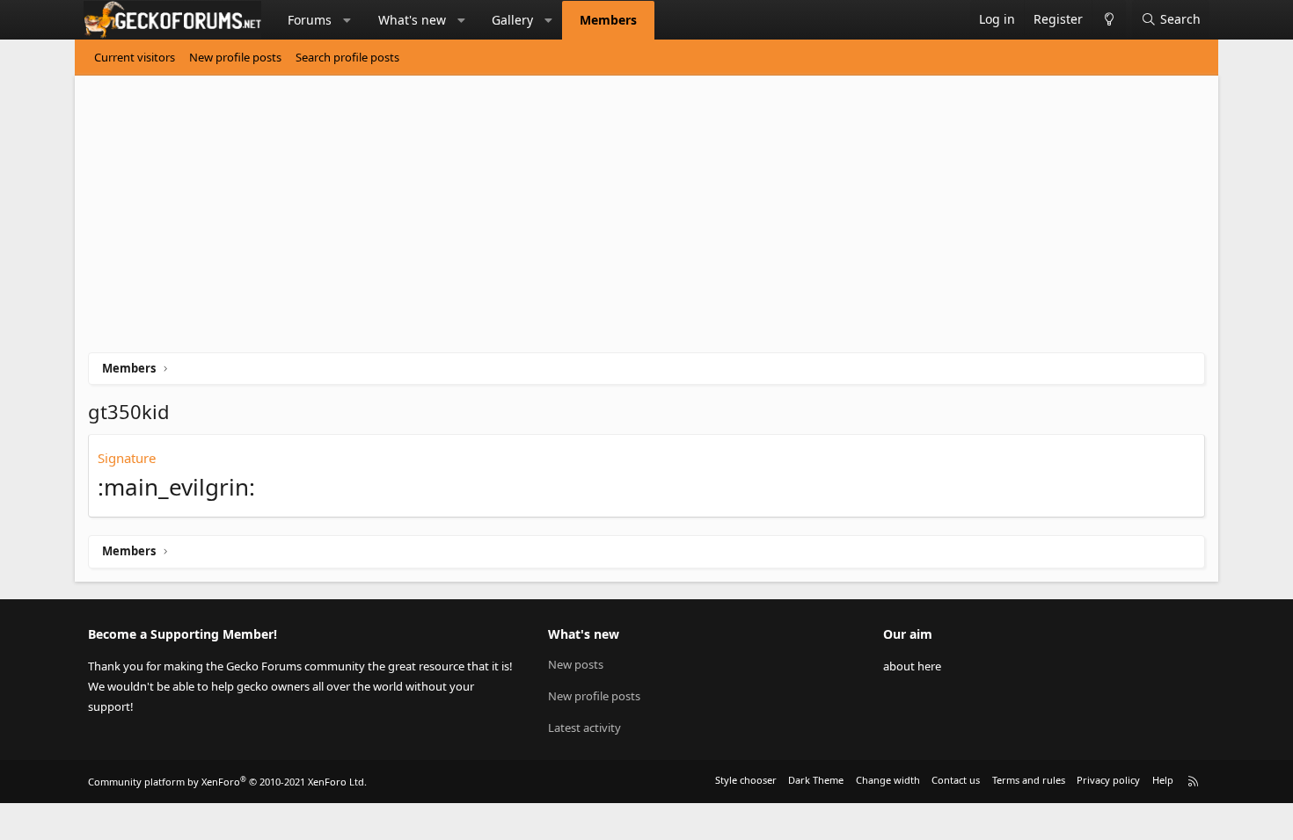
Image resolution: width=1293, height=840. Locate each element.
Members (608, 19)
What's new (412, 19)
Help (1162, 779)
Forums (310, 19)
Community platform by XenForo (227, 781)
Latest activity (584, 727)
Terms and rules (1028, 779)
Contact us (955, 779)
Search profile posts (347, 57)
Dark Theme (816, 779)
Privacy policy (1108, 779)
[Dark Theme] (1109, 20)
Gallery (512, 19)
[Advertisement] (615, 221)
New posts (575, 664)
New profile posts (235, 57)
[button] (347, 20)
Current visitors (134, 57)
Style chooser (746, 779)
